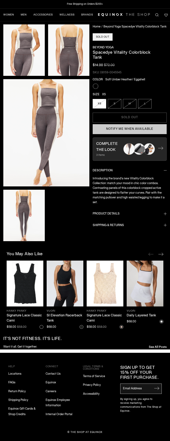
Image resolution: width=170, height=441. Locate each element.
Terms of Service (94, 376)
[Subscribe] (156, 388)
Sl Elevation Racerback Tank (64, 318)
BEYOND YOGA (103, 47)
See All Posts (158, 346)
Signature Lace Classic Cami (24, 318)
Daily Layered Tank (141, 315)
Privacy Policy (92, 385)
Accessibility (91, 394)
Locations (14, 374)
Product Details (106, 213)
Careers (51, 391)
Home (97, 26)
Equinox (51, 382)
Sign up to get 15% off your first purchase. (139, 373)
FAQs (11, 382)
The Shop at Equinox (86, 432)
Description (103, 170)
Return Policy (17, 391)
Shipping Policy (18, 400)
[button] (24, 50)
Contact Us (53, 374)
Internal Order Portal (59, 414)
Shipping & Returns (108, 225)
